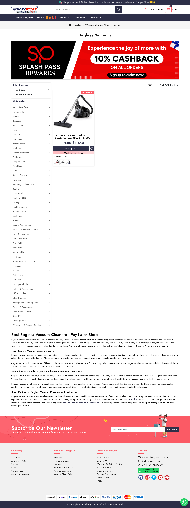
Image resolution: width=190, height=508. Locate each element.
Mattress (58, 464)
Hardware (17, 179)
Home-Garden (19, 143)
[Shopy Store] (24, 9)
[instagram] (147, 477)
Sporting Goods (19, 320)
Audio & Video (19, 211)
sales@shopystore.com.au (155, 457)
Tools (15, 170)
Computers (17, 266)
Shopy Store (91, 504)
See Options (71, 148)
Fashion (16, 270)
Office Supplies (19, 293)
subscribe (172, 429)
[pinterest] (167, 477)
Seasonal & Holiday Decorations (27, 229)
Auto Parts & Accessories (24, 261)
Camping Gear (19, 161)
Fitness (15, 130)
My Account (103, 457)
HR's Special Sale (20, 284)
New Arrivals (18, 111)
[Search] (118, 9)
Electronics (17, 216)
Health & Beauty (20, 206)
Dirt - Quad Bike (20, 238)
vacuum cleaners (33, 345)
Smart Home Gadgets (22, 311)
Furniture (16, 116)
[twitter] (153, 477)
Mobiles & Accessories (23, 288)
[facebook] (140, 477)
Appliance (17, 148)
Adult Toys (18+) (20, 197)
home (40, 17)
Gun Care (17, 279)
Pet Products (18, 157)
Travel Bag (17, 166)
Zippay (14, 464)
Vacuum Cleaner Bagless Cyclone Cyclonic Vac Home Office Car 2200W (72, 137)
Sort (151, 85)
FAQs (99, 480)
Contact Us (95, 17)
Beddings (17, 121)
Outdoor (16, 134)
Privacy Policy (104, 467)
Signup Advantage (20, 474)
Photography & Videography (25, 302)
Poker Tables (18, 243)
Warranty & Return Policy (109, 464)
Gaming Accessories (22, 225)
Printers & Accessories (23, 307)
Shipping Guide (105, 470)
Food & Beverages (21, 234)
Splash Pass (17, 470)
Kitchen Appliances (21, 152)
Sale (51, 17)
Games (16, 220)
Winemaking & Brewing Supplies (27, 325)
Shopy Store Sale (20, 107)
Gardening (17, 139)
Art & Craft (17, 257)
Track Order (103, 477)
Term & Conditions (106, 474)
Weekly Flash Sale (63, 474)
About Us (64, 17)
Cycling (16, 202)
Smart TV (17, 316)
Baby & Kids (18, 125)
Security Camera (20, 175)
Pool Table (17, 247)
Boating (16, 188)
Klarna (14, 467)
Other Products (19, 297)
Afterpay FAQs (18, 460)
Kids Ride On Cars (63, 467)
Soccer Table (18, 252)
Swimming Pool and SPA (23, 184)
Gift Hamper (18, 275)
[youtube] (160, 477)
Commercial (18, 193)
